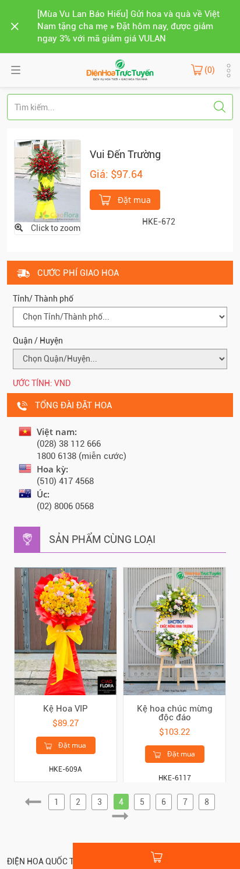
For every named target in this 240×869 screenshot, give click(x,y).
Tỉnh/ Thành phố (43, 298)
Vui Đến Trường (125, 154)
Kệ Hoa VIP (65, 708)
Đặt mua (133, 199)
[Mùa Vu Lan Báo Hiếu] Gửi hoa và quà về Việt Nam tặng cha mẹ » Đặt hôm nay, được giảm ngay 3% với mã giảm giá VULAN (128, 26)
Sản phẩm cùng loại (102, 539)
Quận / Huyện (38, 340)
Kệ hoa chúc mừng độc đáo (175, 713)
